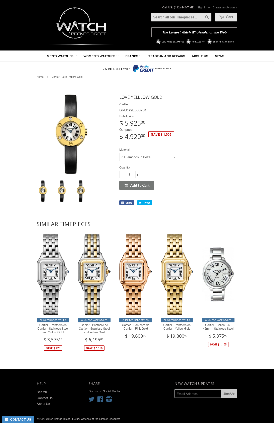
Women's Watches (99, 56)
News (219, 56)
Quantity (124, 167)
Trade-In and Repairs (166, 56)
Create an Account (225, 7)
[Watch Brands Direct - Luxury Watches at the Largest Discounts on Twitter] (91, 400)
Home (40, 77)
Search (42, 392)
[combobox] (181, 17)
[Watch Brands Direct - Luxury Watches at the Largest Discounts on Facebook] (100, 400)
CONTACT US (19, 419)
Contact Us (45, 398)
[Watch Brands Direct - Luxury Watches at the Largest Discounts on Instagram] (109, 400)
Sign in (201, 7)
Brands (132, 56)
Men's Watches (60, 56)
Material (124, 149)
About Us (200, 56)
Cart (229, 17)
